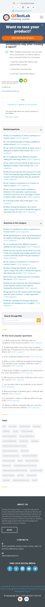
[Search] (39, 320)
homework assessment (11, 456)
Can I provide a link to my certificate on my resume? (23, 384)
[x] (18, 7)
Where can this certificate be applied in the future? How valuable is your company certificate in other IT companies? (22, 363)
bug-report (9, 117)
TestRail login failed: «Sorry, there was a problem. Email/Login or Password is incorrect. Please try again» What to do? (22, 349)
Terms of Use (15, 586)
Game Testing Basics (10, 451)
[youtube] (28, 7)
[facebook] (13, 7)
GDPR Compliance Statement (25, 589)
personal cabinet (8, 475)
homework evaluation (29, 456)
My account (6, 466)
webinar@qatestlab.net (23, 11)
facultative (35, 441)
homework (24, 451)
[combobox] (16, 3)
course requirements (27, 436)
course (15, 431)
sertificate (6, 480)
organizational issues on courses (25, 466)
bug (4, 426)
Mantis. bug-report (32, 461)
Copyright (4, 586)
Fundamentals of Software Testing (14, 446)
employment (24, 441)
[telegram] (33, 7)
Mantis (20, 461)
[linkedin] (23, 7)
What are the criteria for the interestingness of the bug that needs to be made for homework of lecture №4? (22, 285)
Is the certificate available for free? (17, 357)
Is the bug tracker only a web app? (19, 200)
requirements (31, 475)
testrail (34, 480)
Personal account (27, 3)
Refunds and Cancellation (33, 586)
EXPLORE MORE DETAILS (22, 38)
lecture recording (9, 461)
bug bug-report (25, 426)
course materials (27, 431)
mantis (16, 117)
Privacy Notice (6, 589)
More (9, 530)
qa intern (21, 475)
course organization (9, 436)
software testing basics (21, 480)
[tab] (22, 129)
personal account (36, 470)
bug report (36, 426)
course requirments (9, 441)
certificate (6, 431)
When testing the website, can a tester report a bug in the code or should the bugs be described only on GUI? (22, 209)
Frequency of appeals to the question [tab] (22, 105)
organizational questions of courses (15, 470)
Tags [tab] (22, 100)
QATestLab (10, 595)
